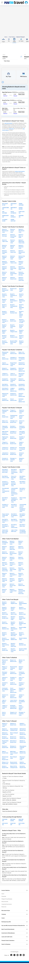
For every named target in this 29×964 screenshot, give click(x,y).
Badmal (5, 95)
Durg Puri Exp (5, 100)
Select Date (21, 94)
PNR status (11, 128)
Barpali (15, 95)
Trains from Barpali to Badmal (9, 811)
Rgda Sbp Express (7, 92)
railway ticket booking (20, 171)
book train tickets (8, 123)
